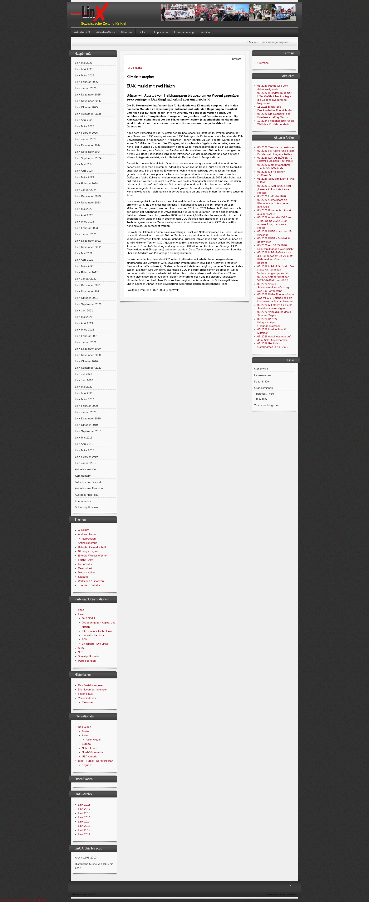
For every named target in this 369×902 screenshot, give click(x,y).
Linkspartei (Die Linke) (95, 643)
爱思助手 (21, 900)
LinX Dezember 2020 (88, 348)
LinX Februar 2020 (86, 405)
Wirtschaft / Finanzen (91, 580)
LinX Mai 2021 (83, 316)
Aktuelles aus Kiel (85, 469)
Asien (85, 735)
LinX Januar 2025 (85, 139)
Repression (89, 538)
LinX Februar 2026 (86, 81)
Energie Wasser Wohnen (93, 555)
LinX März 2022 (84, 266)
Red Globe (84, 726)
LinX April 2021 (84, 323)
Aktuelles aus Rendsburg (90, 488)
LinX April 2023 (84, 215)
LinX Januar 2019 (85, 462)
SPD (80, 652)
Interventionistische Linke (97, 631)
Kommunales (83, 501)
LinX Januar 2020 (85, 412)
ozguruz (87, 764)
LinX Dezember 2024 (88, 145)
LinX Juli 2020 (83, 374)
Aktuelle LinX (82, 32)
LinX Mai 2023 (83, 208)
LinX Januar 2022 (85, 278)
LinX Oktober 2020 (86, 361)
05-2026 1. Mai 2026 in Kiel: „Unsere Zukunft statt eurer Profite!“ (274, 189)
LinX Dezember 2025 (88, 94)
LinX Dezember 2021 (88, 285)
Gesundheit (85, 568)
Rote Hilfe (261, 399)
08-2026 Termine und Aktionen (276, 147)
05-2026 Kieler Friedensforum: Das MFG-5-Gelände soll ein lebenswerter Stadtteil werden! (276, 298)
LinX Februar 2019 (86, 456)
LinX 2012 (84, 830)
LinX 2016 (84, 813)
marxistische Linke (93, 635)
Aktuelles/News (105, 32)
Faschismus (85, 693)
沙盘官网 (40, 900)
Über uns (126, 32)
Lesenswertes (262, 375)
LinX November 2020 (88, 354)
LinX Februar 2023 (86, 227)
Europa (86, 743)
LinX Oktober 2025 (86, 107)
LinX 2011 (84, 834)
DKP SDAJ (88, 618)
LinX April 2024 (84, 170)
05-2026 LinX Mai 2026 (271, 196)
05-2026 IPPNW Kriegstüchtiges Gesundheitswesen (269, 322)
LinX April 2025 (84, 119)
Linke (81, 614)
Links (142, 32)
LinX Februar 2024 (86, 183)
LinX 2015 (84, 817)
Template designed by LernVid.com (281, 894)
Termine (205, 32)
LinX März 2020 (84, 399)
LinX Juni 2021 (84, 310)
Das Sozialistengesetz (91, 685)
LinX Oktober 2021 (86, 297)
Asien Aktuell (93, 739)
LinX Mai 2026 (83, 62)
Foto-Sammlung (184, 32)
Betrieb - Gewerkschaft (92, 547)
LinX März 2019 (84, 450)
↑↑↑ (289, 885)
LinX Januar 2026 (85, 88)
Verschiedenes (87, 698)
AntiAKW (83, 530)
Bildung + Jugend (88, 551)
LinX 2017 (84, 808)
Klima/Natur (85, 564)
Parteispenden (87, 660)
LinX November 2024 (88, 151)
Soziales (83, 576)
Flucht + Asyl (85, 559)
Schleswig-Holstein (86, 507)
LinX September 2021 (88, 304)
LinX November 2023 (88, 202)
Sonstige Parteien (89, 656)
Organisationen (263, 387)
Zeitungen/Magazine (266, 405)
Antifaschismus (87, 534)
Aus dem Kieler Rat (86, 494)
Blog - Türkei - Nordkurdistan (95, 760)
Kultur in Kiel (261, 381)
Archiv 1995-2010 (85, 857)
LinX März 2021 (84, 329)
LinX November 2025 (88, 100)
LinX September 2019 (88, 431)
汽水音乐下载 (8, 900)
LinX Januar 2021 (85, 342)
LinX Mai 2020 (83, 386)
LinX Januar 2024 (85, 189)
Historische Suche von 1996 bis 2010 (94, 866)
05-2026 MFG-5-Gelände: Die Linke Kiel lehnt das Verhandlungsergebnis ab (275, 270)
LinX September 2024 (88, 158)
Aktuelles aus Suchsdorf (89, 482)
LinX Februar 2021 (86, 335)
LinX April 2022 (84, 259)
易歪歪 (31, 900)
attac (81, 609)
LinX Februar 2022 (86, 272)
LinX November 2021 (88, 291)
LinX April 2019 (84, 443)
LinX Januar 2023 (85, 234)
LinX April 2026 (84, 69)
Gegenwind (261, 368)
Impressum (161, 32)
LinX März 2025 (84, 126)
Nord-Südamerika (92, 752)
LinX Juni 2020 (84, 380)
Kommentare (83, 475)
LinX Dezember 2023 (88, 196)
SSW (81, 647)
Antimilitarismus (87, 542)
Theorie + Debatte (89, 585)
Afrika (85, 731)
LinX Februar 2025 (86, 132)
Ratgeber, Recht (265, 393)
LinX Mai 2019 (83, 437)
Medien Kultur (86, 572)
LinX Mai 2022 (83, 253)
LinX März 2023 (84, 221)
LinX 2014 (84, 821)
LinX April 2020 (84, 393)
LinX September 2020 (88, 367)
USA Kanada (89, 756)
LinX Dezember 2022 (88, 240)
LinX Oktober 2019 (86, 424)
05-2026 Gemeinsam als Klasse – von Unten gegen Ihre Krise (273, 203)
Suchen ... (255, 42)
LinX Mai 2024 (83, 164)
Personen (88, 702)
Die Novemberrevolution (92, 689)
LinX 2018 (84, 804)
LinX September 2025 (88, 113)
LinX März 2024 (84, 177)
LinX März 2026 (84, 75)
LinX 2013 (84, 825)
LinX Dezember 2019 (88, 418)
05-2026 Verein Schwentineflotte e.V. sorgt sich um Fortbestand (273, 287)
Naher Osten (89, 748)
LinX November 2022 (88, 247)
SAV (84, 639)
